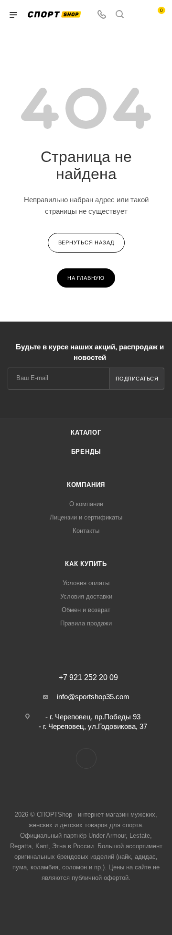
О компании (86, 504)
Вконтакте (86, 758)
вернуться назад (86, 242)
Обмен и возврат (86, 609)
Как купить (86, 563)
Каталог (86, 432)
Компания (86, 484)
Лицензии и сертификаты (86, 517)
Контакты (86, 530)
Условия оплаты (86, 583)
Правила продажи (86, 623)
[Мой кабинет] (137, 15)
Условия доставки (86, 596)
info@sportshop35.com (93, 697)
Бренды (86, 451)
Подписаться (137, 378)
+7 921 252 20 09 (88, 677)
